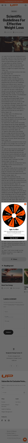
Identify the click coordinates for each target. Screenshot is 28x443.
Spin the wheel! (14, 238)
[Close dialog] (25, 204)
